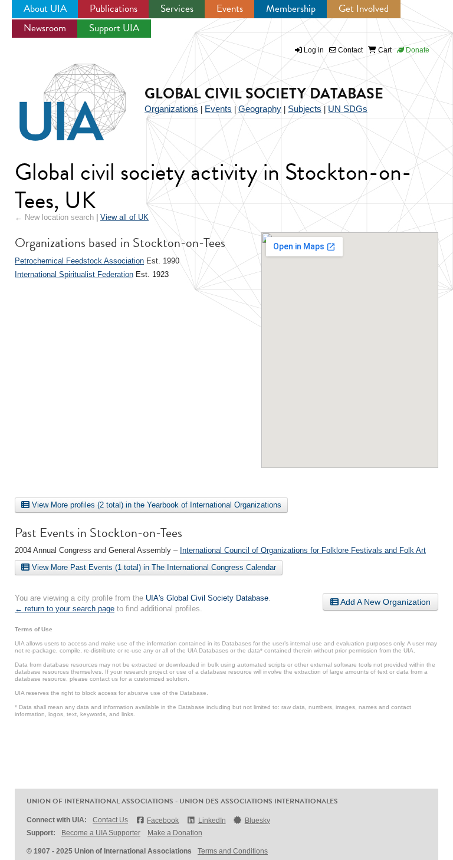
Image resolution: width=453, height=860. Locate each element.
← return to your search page (64, 608)
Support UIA (114, 28)
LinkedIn (211, 820)
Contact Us (110, 820)
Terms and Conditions (233, 851)
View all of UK (124, 217)
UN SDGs (347, 109)
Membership (291, 8)
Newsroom (45, 28)
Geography (259, 109)
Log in (314, 50)
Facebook (163, 820)
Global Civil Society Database (264, 93)
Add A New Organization (385, 602)
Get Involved (364, 8)
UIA (59, 95)
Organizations (171, 109)
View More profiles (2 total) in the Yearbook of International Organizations (155, 504)
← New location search (54, 217)
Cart (384, 50)
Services (176, 8)
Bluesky (257, 820)
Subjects (304, 109)
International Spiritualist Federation (74, 274)
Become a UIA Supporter (100, 833)
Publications (113, 8)
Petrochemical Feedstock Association (79, 260)
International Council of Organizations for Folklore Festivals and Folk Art (303, 550)
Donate (416, 50)
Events (229, 8)
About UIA (45, 8)
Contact (349, 50)
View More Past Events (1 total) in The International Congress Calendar (152, 567)
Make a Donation (174, 833)
